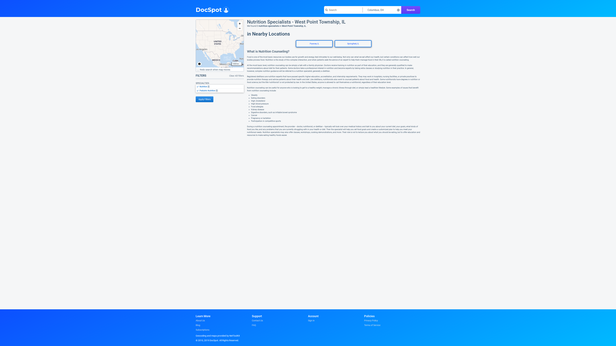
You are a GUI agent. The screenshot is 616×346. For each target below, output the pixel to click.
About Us (200, 320)
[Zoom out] (239, 28)
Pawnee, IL (314, 44)
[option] (222, 87)
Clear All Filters (236, 75)
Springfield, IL (353, 44)
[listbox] (220, 89)
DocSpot (209, 9)
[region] (220, 43)
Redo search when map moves (215, 69)
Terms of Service (372, 325)
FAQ (254, 325)
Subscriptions (202, 330)
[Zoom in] (239, 23)
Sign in (311, 320)
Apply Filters (204, 99)
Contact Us (257, 320)
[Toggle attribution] (199, 64)
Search (411, 10)
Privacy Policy (371, 320)
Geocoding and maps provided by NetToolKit (218, 335)
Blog (198, 325)
